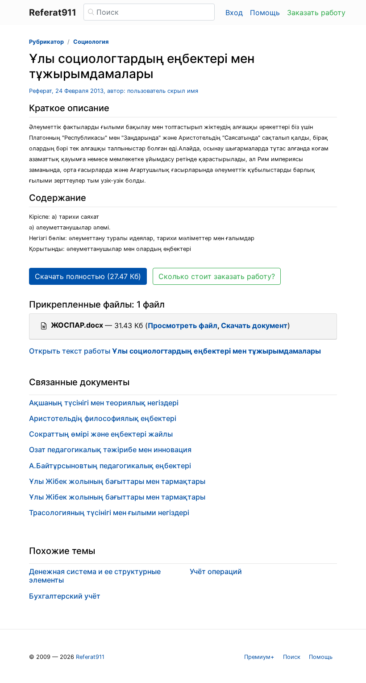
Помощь (265, 12)
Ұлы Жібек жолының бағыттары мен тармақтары (117, 481)
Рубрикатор (46, 41)
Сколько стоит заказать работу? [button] (216, 276)
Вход (234, 12)
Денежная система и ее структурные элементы (95, 575)
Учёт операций (216, 571)
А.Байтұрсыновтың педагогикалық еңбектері (110, 465)
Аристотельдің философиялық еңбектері (102, 418)
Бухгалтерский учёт (64, 595)
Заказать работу (316, 12)
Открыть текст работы (175, 350)
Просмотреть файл (182, 325)
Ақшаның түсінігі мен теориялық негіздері (104, 402)
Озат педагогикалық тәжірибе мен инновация (110, 449)
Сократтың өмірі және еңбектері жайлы (101, 433)
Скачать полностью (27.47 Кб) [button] (88, 276)
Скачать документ (254, 325)
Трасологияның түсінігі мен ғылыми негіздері (109, 512)
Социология (90, 41)
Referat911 (90, 657)
